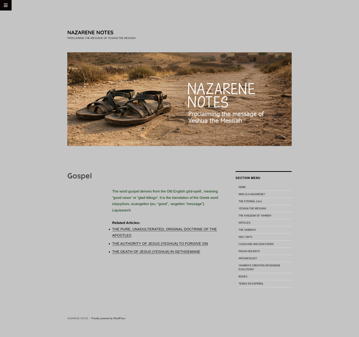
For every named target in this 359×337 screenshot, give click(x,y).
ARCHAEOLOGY (248, 258)
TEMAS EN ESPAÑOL (251, 283)
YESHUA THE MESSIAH (252, 208)
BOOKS (243, 276)
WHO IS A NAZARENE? (252, 194)
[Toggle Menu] (6, 5)
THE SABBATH (247, 229)
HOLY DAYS (245, 237)
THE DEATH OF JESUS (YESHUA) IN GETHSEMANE (156, 252)
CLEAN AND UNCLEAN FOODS (256, 244)
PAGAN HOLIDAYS (249, 251)
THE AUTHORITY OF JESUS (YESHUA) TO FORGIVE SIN (160, 244)
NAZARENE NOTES (90, 32)
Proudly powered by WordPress (108, 318)
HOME (242, 187)
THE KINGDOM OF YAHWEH (255, 215)
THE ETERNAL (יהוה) (250, 201)
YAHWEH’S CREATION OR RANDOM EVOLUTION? (259, 267)
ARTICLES (245, 222)
